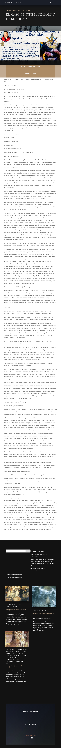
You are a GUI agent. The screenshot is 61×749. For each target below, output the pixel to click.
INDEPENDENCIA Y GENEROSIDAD (38, 554)
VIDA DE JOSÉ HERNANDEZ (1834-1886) (39, 571)
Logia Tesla (30, 73)
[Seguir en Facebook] (47, 2)
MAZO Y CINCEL (34, 556)
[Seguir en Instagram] (50, 2)
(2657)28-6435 (30, 724)
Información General (13, 10)
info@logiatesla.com (30, 711)
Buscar (28, 551)
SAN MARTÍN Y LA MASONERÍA (37, 568)
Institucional (26, 10)
